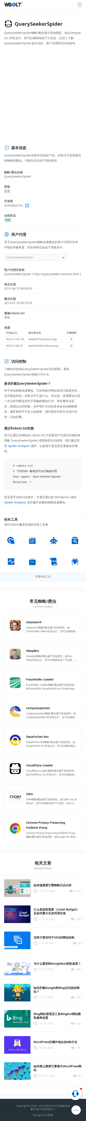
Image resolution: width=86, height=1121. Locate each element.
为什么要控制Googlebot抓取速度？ (57, 963)
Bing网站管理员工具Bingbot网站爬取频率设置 (57, 1016)
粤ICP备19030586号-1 (43, 1109)
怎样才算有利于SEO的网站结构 (54, 937)
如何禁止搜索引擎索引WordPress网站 (57, 1068)
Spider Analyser (19, 446)
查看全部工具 (43, 576)
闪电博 (49, 1115)
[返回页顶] (76, 1110)
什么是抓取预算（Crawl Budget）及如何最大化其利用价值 (56, 911)
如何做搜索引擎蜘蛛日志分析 (53, 885)
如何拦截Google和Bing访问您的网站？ (57, 989)
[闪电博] (13, 4)
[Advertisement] (43, 95)
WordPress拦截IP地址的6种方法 (55, 1042)
